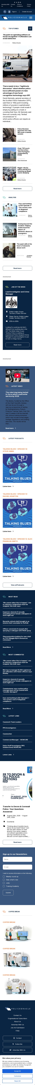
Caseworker (7, 734)
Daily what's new (12, 880)
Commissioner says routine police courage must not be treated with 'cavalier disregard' (15, 690)
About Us (17, 1021)
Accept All (17, 1071)
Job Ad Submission (17, 1028)
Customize (17, 1076)
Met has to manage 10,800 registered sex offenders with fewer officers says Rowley (17, 671)
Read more (17, 189)
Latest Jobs (7, 754)
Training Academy (12, 886)
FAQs (17, 1031)
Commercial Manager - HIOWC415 (15, 740)
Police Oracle (17, 43)
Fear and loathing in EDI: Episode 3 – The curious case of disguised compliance (16, 699)
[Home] (14, 18)
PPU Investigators (9, 728)
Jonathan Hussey (29, 256)
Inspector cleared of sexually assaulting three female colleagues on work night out (17, 613)
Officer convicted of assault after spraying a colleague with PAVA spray (17, 629)
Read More (7, 647)
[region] (17, 1070)
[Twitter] (16, 2)
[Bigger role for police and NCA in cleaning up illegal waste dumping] (10, 174)
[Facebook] (14, 2)
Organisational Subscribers (17, 1018)
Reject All (17, 1081)
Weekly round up (12, 876)
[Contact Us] (20, 2)
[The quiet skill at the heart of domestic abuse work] (9, 250)
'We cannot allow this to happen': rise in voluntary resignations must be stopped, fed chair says (17, 604)
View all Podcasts (17, 585)
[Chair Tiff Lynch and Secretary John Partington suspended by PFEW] (10, 154)
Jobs (8, 883)
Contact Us (17, 1015)
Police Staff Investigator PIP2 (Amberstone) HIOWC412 (14, 746)
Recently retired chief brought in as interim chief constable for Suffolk (16, 622)
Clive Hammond (22, 160)
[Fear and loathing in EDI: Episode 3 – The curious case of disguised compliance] (10, 210)
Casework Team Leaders (12, 722)
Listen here (7, 486)
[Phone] (18, 2)
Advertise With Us (17, 1024)
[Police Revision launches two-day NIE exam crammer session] (10, 135)
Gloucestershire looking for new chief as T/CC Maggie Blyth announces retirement (17, 638)
